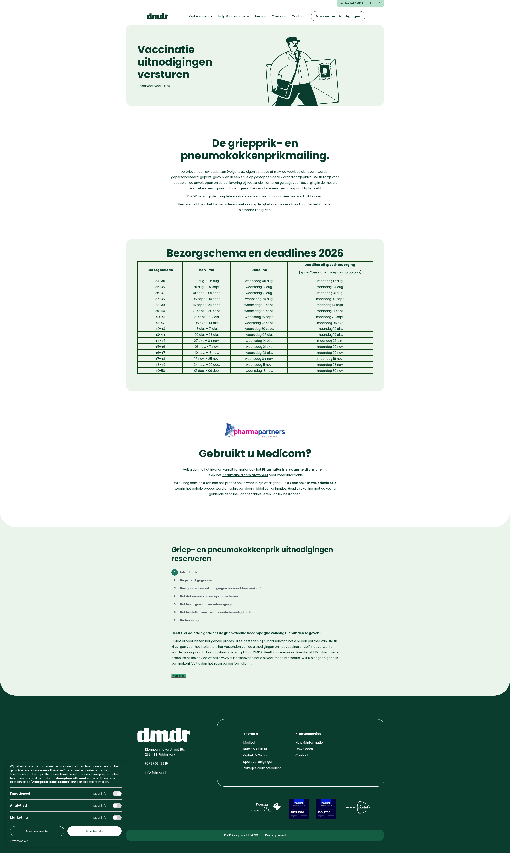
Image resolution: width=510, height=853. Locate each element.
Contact (298, 16)
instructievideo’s (321, 483)
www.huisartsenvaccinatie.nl (243, 658)
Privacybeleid (275, 835)
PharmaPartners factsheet (245, 475)
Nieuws (260, 16)
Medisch (249, 742)
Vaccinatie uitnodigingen (338, 16)
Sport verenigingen (258, 761)
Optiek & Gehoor (256, 755)
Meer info (100, 793)
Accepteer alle (94, 831)
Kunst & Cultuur (255, 749)
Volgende (178, 675)
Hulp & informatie (231, 16)
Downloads (304, 749)
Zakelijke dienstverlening (262, 768)
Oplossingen (199, 16)
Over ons (279, 16)
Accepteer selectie (37, 831)
